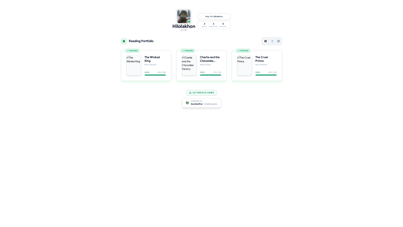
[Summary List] (272, 41)
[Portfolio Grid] (266, 41)
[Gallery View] (278, 41)
